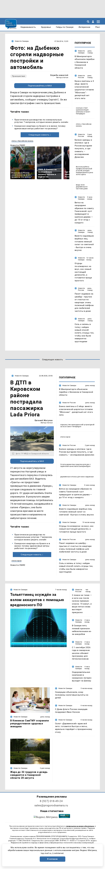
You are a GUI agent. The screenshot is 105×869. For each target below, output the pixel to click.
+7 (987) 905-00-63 (23, 841)
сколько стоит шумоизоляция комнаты (82, 110)
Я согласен (52, 859)
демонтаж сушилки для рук (77, 464)
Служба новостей (59, 75)
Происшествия (18, 76)
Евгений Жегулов (43, 420)
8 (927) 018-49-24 (51, 801)
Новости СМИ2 (17, 145)
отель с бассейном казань (22, 141)
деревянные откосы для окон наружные (77, 477)
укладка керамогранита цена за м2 (84, 172)
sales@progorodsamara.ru (51, 805)
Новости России (81, 76)
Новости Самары (22, 41)
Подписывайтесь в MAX (40, 85)
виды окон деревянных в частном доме (82, 187)
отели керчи (17, 561)
